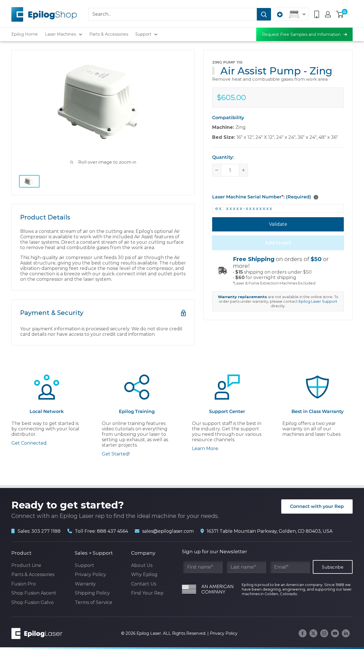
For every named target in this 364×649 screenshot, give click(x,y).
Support (143, 34)
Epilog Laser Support (318, 301)
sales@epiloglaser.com (168, 531)
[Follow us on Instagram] (324, 633)
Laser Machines (60, 34)
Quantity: (223, 157)
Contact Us (143, 584)
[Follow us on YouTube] (335, 633)
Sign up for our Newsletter (214, 551)
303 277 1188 (46, 531)
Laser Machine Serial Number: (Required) (261, 197)
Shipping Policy (92, 593)
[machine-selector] (291, 14)
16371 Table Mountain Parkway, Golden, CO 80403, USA (269, 531)
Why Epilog (144, 574)
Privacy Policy (90, 574)
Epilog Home (24, 34)
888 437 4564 (112, 531)
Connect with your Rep (317, 506)
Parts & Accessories (108, 34)
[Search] (264, 14)
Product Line (26, 565)
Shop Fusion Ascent (33, 593)
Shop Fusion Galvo (32, 602)
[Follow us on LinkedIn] (346, 633)
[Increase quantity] (243, 170)
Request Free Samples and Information (301, 34)
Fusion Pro (23, 584)
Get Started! (116, 454)
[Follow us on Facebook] (303, 633)
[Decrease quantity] (216, 170)
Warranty (85, 584)
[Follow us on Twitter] (313, 633)
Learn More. (205, 448)
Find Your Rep (147, 593)
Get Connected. (29, 443)
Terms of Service (93, 602)
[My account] (328, 14)
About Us (141, 565)
